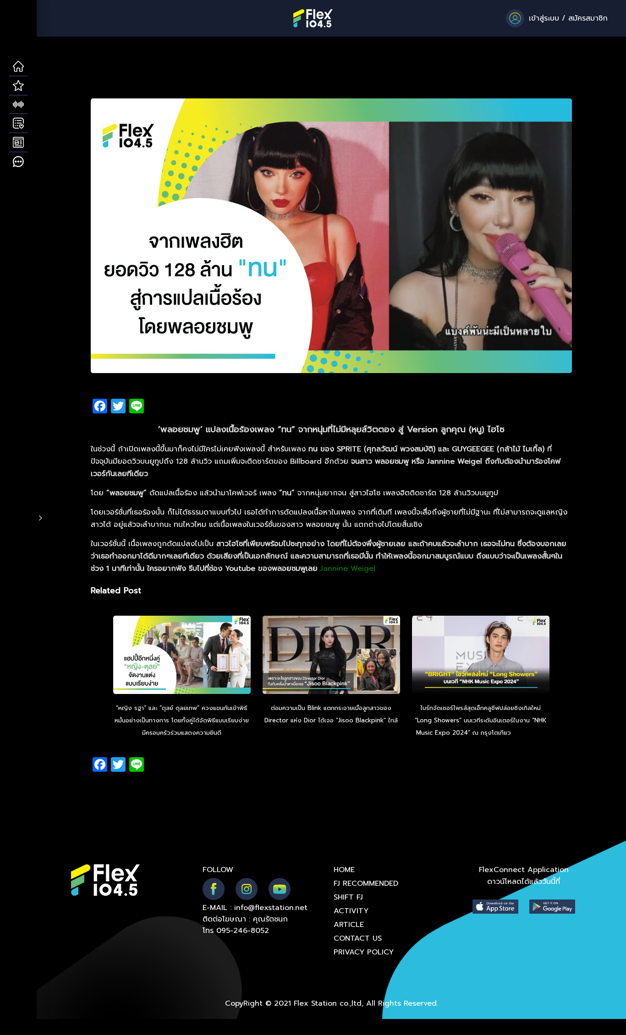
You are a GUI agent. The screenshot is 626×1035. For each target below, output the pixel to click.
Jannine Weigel (347, 568)
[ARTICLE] (18, 142)
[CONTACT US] (18, 162)
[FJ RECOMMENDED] (18, 86)
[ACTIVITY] (18, 123)
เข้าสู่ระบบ (544, 18)
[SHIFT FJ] (18, 105)
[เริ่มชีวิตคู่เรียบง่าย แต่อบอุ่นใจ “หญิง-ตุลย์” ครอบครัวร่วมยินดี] (182, 655)
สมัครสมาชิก (588, 18)
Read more (331, 732)
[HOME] (18, 66)
